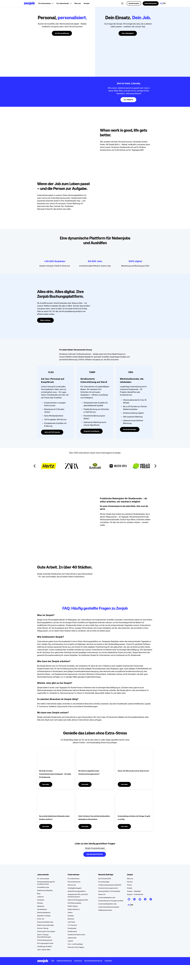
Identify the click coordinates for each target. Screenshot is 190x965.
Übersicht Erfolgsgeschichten (78, 900)
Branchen (71, 919)
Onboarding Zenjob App (45, 922)
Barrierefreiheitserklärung (93, 960)
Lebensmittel (72, 938)
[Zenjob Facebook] (145, 898)
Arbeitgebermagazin (75, 888)
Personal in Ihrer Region (76, 947)
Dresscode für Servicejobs (46, 931)
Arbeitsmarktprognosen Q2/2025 (109, 885)
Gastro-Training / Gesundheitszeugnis (44, 936)
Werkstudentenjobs (43, 912)
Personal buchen (151, 3)
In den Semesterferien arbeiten (108, 907)
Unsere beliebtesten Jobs (106, 897)
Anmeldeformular (43, 887)
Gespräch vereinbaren (91, 431)
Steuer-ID (101, 894)
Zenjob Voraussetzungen (95, 848)
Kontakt (86, 3)
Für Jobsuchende (43, 879)
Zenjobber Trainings (43, 916)
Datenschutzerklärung (64, 960)
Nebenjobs (40, 906)
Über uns (77, 3)
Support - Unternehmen (135, 894)
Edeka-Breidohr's (74, 909)
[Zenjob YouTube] (140, 898)
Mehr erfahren (45, 320)
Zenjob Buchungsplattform (77, 891)
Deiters (70, 912)
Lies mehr (45, 784)
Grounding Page (103, 882)
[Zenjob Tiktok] (151, 898)
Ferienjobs (40, 900)
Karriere (130, 882)
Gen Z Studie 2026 (104, 879)
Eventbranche (72, 931)
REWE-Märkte (73, 906)
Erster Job (40, 919)
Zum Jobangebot (128, 33)
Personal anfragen (129, 429)
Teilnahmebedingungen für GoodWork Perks (46, 883)
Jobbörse (40, 897)
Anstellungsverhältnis (44, 946)
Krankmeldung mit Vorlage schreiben (110, 901)
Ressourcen (72, 885)
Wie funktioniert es (74, 882)
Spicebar (71, 916)
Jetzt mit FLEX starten (52, 432)
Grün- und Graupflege (75, 944)
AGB (52, 960)
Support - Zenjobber (134, 891)
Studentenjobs (134, 3)
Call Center (71, 922)
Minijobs (40, 903)
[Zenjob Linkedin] (134, 898)
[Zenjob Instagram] (129, 898)
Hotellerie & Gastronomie (76, 935)
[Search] (122, 3)
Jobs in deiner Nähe (43, 950)
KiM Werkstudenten (74, 903)
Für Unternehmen (73, 879)
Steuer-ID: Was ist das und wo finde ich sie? (133, 771)
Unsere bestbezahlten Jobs (107, 904)
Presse (129, 885)
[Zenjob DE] (29, 3)
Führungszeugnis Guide (45, 943)
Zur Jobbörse (128, 100)
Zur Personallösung (62, 33)
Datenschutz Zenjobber (45, 890)
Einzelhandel (72, 928)
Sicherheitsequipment (44, 940)
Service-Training (42, 928)
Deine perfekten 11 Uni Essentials (109, 891)
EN (164, 3)
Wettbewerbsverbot (105, 910)
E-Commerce (72, 925)
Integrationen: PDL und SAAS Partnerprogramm (78, 895)
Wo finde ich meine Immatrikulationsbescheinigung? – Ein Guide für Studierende (55, 774)
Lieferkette (108, 960)
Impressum (78, 960)
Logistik (70, 941)
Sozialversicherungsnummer (108, 888)
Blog (38, 894)
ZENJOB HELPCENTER (94, 854)
